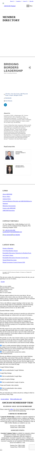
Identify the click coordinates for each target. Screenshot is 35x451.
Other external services (6, 353)
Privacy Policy (6, 196)
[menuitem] (12, 1)
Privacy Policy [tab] (4, 291)
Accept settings (5, 399)
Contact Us (25, 1)
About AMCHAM (7, 194)
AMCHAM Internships (9, 210)
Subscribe (31, 1)
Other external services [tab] (6, 289)
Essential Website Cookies (7, 310)
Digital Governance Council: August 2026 (14, 262)
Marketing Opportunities (9, 206)
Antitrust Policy (7, 199)
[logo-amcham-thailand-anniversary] (14, 5)
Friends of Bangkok (8, 248)
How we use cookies (5, 292)
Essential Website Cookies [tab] (7, 288)
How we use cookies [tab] (5, 286)
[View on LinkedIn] (5, 106)
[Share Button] (29, 67)
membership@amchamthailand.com (12, 232)
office (11, 409)
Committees (18, 1)
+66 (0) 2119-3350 (10, 230)
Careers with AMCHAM (9, 208)
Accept (3, 281)
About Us (12, 1)
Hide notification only (16, 399)
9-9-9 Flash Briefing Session (10, 250)
